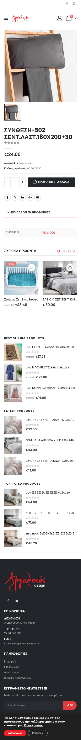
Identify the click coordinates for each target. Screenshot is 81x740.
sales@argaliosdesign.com (23, 643)
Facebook (7, 197)
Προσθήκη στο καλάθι (54, 182)
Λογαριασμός (12, 672)
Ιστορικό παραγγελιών (17, 678)
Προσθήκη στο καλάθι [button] (31, 267)
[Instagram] (74, 3)
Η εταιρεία (10, 662)
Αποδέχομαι (15, 733)
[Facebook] (67, 3)
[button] (7, 18)
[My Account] (59, 18)
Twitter (15, 197)
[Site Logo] (19, 18)
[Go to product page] (60, 278)
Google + (30, 197)
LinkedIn (22, 197)
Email (37, 197)
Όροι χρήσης (33, 725)
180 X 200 (48, 233)
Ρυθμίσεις (37, 733)
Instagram (16, 601)
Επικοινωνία (11, 667)
